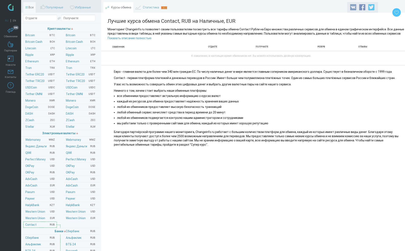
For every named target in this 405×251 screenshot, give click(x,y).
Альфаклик (80, 237)
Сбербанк (80, 231)
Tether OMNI (80, 94)
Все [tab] (31, 7)
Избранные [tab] (82, 7)
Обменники (11, 32)
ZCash (80, 120)
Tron (80, 68)
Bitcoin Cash (80, 41)
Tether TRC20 (80, 81)
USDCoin (80, 87)
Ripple (80, 54)
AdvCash (80, 179)
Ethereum (80, 61)
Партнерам (10, 50)
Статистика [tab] (151, 7)
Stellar (80, 126)
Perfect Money (80, 159)
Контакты (10, 77)
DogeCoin (80, 107)
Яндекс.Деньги (80, 146)
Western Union (80, 211)
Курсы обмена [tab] (121, 7)
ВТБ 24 (80, 244)
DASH (80, 113)
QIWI (80, 152)
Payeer (80, 198)
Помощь (11, 91)
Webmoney (80, 139)
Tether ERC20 (80, 74)
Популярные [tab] (54, 7)
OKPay (80, 166)
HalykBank (80, 205)
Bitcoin (80, 35)
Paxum (80, 192)
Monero (80, 100)
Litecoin (80, 48)
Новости (11, 64)
